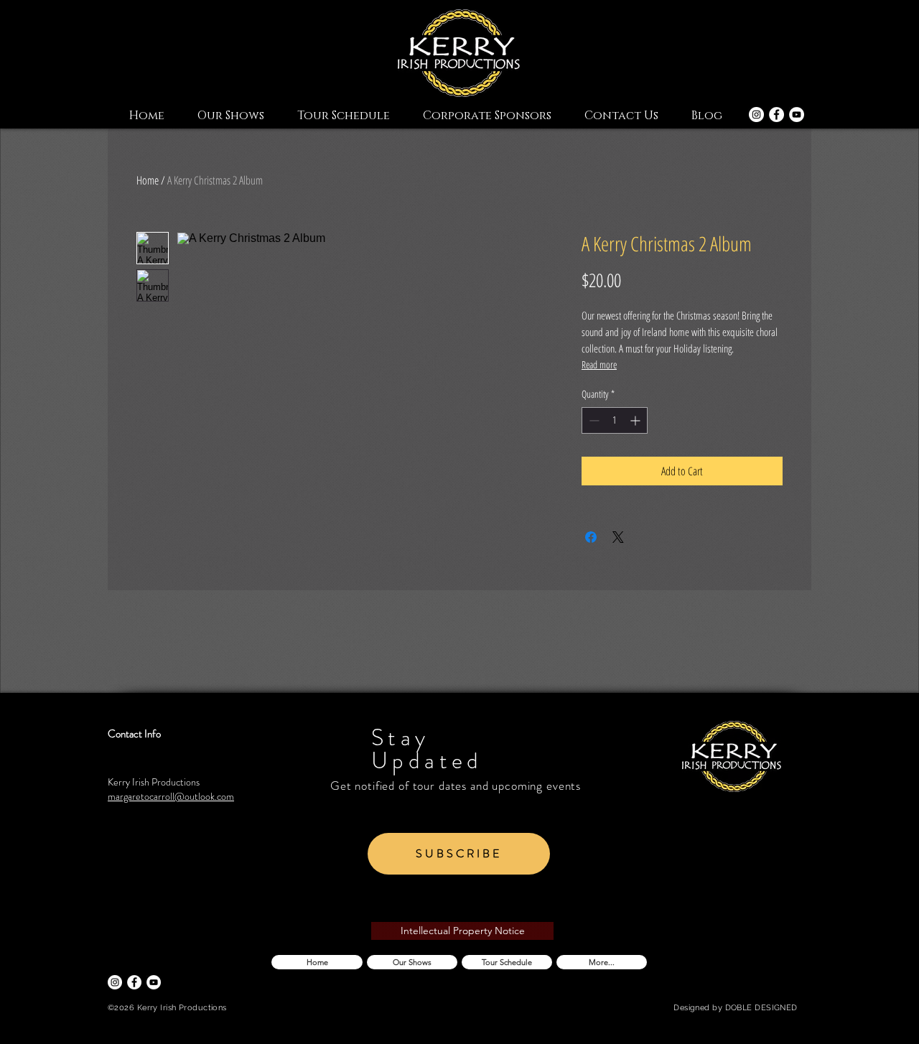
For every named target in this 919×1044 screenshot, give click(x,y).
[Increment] (636, 420)
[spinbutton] (615, 420)
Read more (599, 364)
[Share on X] (618, 537)
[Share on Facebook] (591, 537)
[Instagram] (756, 114)
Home (147, 180)
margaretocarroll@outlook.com (171, 796)
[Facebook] (776, 114)
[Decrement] (593, 420)
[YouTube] (796, 114)
